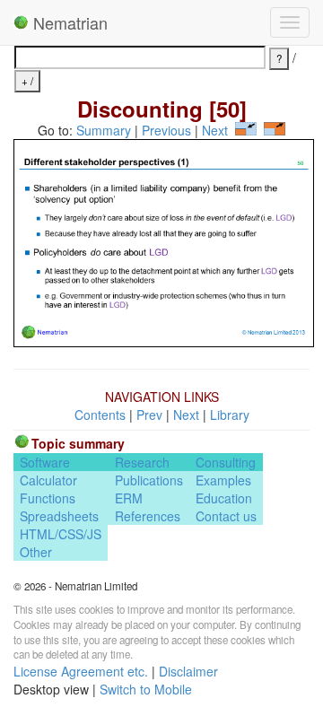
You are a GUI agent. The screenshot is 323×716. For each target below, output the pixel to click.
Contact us (226, 516)
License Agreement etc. (80, 671)
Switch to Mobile (146, 689)
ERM (129, 498)
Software (45, 462)
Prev (149, 414)
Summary (103, 130)
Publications (149, 480)
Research (142, 462)
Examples (223, 480)
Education (224, 498)
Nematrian (68, 22)
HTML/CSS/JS (60, 534)
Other (36, 552)
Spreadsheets (59, 516)
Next (215, 130)
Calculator (48, 480)
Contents (100, 414)
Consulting (226, 462)
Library (229, 414)
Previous (166, 130)
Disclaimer (188, 671)
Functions (47, 498)
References (147, 516)
